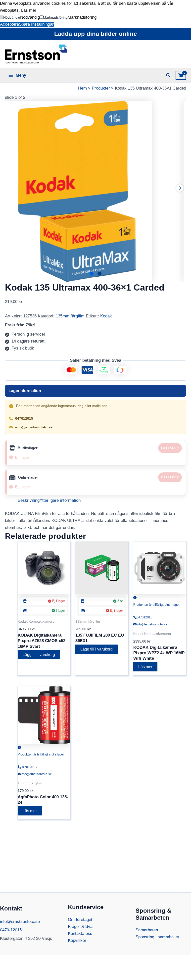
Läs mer (145, 667)
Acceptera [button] (9, 24)
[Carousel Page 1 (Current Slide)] (92, 274)
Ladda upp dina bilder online (95, 33)
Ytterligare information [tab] (60, 500)
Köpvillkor (77, 940)
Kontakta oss (80, 933)
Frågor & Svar (81, 926)
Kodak (106, 316)
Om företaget (80, 919)
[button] (10, 17)
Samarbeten (147, 930)
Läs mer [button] (28, 10)
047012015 (24, 418)
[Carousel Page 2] (99, 274)
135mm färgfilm (70, 316)
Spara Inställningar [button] (36, 24)
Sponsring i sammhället (157, 937)
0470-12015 (11, 930)
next (180, 188)
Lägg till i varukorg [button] (39, 655)
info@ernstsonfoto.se (33, 427)
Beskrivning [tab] (29, 500)
